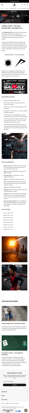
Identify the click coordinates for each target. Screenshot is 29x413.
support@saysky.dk (15, 75)
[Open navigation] (2, 4)
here (13, 177)
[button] (7, 411)
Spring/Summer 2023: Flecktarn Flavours (13, 323)
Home (2, 8)
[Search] (22, 4)
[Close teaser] (14, 408)
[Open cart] (27, 4)
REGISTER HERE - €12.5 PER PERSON (14, 54)
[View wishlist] (24, 4)
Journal (6, 8)
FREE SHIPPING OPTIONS (14, 1)
